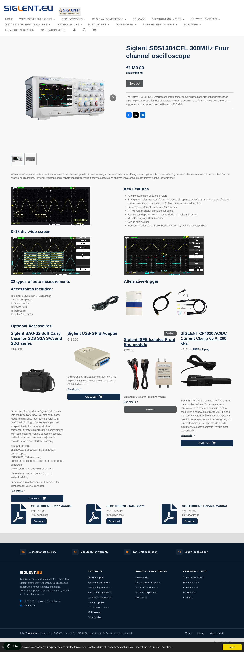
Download (39, 521)
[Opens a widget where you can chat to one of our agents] (12, 646)
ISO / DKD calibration (147, 587)
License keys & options (148, 582)
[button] (17, 159)
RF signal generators (99, 587)
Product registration (146, 592)
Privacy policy (191, 582)
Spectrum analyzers (99, 582)
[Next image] (113, 97)
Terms (188, 633)
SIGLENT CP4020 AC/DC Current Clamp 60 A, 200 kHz (204, 338)
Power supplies (96, 602)
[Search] (84, 29)
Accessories (94, 617)
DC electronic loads (99, 607)
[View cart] (94, 30)
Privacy (200, 633)
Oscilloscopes (95, 577)
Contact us (29, 605)
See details (17, 490)
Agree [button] (232, 647)
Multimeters (94, 612)
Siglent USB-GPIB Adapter (92, 333)
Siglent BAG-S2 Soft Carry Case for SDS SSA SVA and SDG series (36, 338)
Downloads (142, 577)
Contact (187, 597)
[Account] (74, 30)
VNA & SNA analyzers (100, 592)
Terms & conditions (193, 577)
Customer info (191, 587)
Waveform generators (100, 597)
